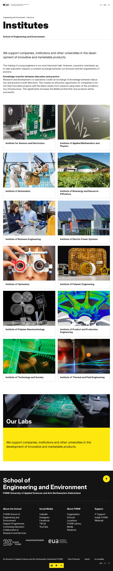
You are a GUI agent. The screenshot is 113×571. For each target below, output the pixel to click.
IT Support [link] (100, 514)
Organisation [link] (73, 514)
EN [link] (105, 5)
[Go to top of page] (106, 478)
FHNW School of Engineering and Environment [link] (11, 517)
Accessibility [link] (99, 559)
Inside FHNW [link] (101, 517)
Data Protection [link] (74, 559)
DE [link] (101, 5)
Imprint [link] (87, 559)
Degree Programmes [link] (13, 523)
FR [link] (109, 5)
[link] (16, 5)
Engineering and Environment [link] (14, 17)
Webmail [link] (99, 520)
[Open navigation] (61, 565)
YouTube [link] (43, 527)
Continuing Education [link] (13, 527)
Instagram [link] (44, 517)
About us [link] (30, 17)
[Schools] (51, 565)
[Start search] (56, 565)
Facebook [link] (44, 520)
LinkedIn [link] (43, 514)
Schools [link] (71, 517)
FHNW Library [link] (74, 523)
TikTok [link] (42, 523)
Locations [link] (72, 520)
